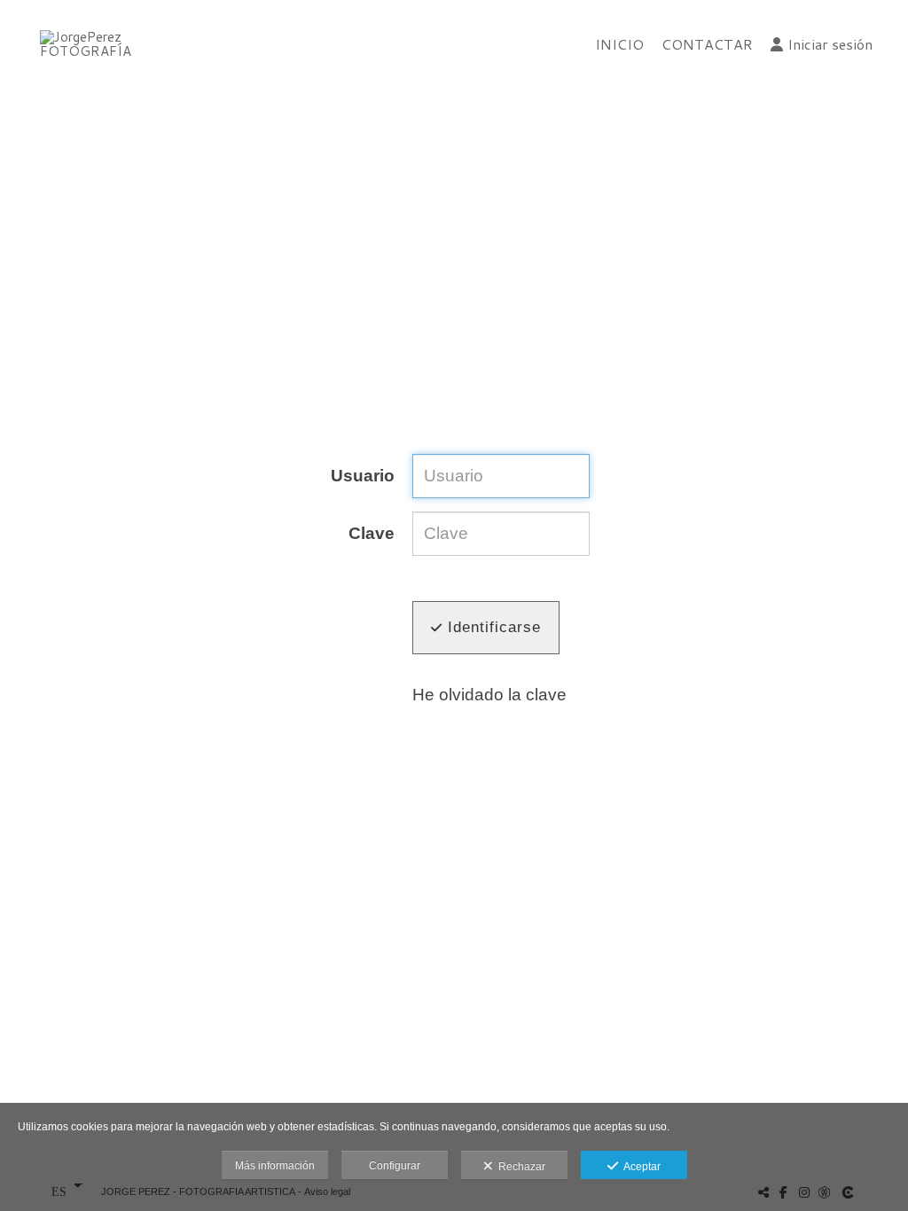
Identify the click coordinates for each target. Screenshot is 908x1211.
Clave (371, 534)
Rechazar (519, 1166)
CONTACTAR (707, 44)
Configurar (394, 1166)
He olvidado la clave (489, 694)
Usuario (363, 476)
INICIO (619, 44)
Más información (275, 1166)
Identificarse (491, 627)
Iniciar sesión (830, 44)
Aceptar (639, 1166)
